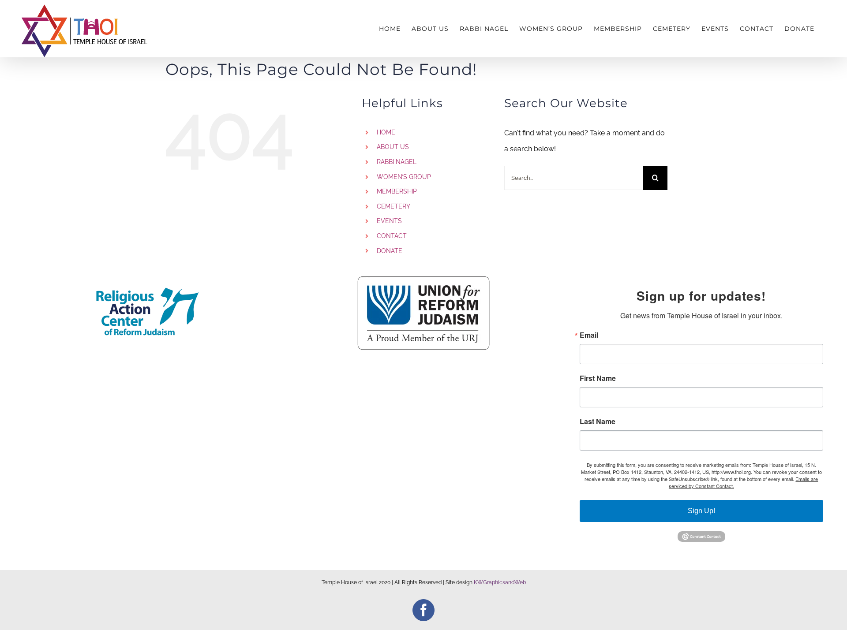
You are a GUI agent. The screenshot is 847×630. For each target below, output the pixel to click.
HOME (386, 132)
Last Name (597, 421)
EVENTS (389, 220)
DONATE (389, 250)
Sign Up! (701, 510)
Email (589, 335)
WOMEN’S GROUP (404, 176)
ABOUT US (393, 146)
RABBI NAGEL (396, 161)
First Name (598, 378)
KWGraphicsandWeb (500, 582)
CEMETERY (393, 206)
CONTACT (392, 235)
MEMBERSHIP (397, 191)
